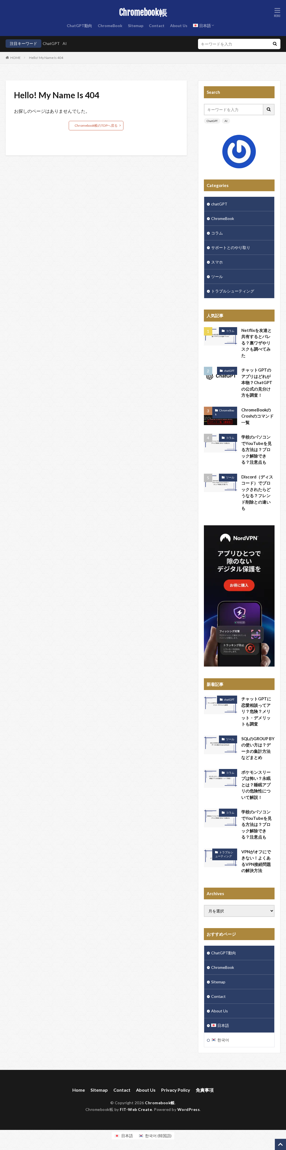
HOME (15, 58)
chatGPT (219, 204)
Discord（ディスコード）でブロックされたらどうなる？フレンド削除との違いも (257, 492)
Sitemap (135, 25)
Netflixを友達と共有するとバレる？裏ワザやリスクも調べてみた (256, 343)
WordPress (188, 1109)
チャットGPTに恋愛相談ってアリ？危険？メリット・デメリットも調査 (256, 711)
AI (65, 43)
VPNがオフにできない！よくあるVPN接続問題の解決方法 (256, 861)
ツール (217, 276)
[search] (274, 44)
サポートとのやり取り (230, 247)
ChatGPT (51, 43)
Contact (157, 25)
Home (78, 1089)
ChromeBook (110, 25)
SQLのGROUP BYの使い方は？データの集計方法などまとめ (258, 748)
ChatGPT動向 (79, 25)
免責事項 (205, 1089)
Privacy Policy (175, 1089)
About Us (178, 25)
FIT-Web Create (136, 1109)
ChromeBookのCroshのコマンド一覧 (257, 416)
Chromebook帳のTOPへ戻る (96, 125)
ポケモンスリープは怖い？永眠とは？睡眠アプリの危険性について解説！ (256, 785)
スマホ (217, 262)
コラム (217, 233)
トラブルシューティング (232, 291)
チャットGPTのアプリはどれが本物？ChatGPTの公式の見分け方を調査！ (256, 382)
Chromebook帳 (143, 12)
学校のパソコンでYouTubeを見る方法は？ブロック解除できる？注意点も (256, 449)
